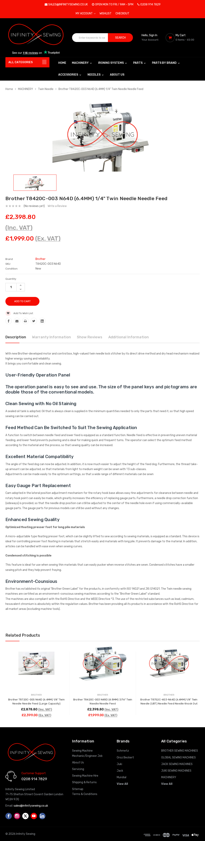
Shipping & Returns (84, 782)
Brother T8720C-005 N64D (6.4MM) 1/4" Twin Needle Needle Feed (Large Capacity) (36, 701)
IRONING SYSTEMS (111, 63)
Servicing (78, 769)
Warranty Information (51, 337)
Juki (119, 764)
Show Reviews (89, 337)
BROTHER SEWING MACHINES (179, 750)
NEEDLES (94, 74)
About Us (117, 74)
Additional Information (128, 337)
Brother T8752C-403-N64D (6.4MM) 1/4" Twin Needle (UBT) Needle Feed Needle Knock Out (168, 701)
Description (15, 337)
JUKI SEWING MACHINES (176, 770)
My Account (84, 13)
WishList (105, 13)
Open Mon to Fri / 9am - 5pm (114, 4)
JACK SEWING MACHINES (177, 764)
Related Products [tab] (22, 635)
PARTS (138, 63)
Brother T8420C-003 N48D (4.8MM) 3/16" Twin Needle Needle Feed (102, 701)
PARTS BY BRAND (164, 63)
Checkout (122, 13)
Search (120, 37)
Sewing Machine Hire (85, 775)
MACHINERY (80, 63)
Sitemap (77, 789)
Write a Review (57, 206)
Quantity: (11, 278)
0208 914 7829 (150, 4)
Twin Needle (45, 89)
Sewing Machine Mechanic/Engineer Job (87, 753)
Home (62, 63)
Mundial (121, 777)
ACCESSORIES (68, 74)
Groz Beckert (125, 757)
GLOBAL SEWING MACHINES (178, 757)
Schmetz (123, 750)
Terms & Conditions (84, 794)
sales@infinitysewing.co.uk (68, 4)
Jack (120, 770)
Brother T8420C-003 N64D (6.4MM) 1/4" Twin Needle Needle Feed (100, 89)
